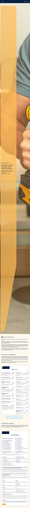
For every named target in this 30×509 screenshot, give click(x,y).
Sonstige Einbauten (19, 449)
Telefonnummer (17, 484)
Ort (15, 487)
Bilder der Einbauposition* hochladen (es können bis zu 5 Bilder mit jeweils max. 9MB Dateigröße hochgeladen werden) (14, 474)
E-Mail (3, 484)
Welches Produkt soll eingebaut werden (7, 438)
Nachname (16, 480)
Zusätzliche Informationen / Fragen (7, 494)
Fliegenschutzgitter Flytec (7, 443)
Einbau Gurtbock (19, 442)
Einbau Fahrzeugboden (20, 441)
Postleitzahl (4, 487)
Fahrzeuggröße (17, 460)
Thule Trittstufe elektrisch (7, 445)
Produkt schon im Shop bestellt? (6, 451)
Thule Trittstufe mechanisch (7, 444)
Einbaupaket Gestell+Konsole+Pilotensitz (22, 448)
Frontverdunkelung (6, 442)
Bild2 (8, 385)
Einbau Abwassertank (19, 439)
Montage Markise (19, 443)
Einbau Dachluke (19, 440)
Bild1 (6, 385)
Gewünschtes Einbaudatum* (19, 451)
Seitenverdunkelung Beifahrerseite (8, 441)
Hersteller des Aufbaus (5, 460)
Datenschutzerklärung (10, 501)
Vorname (3, 480)
